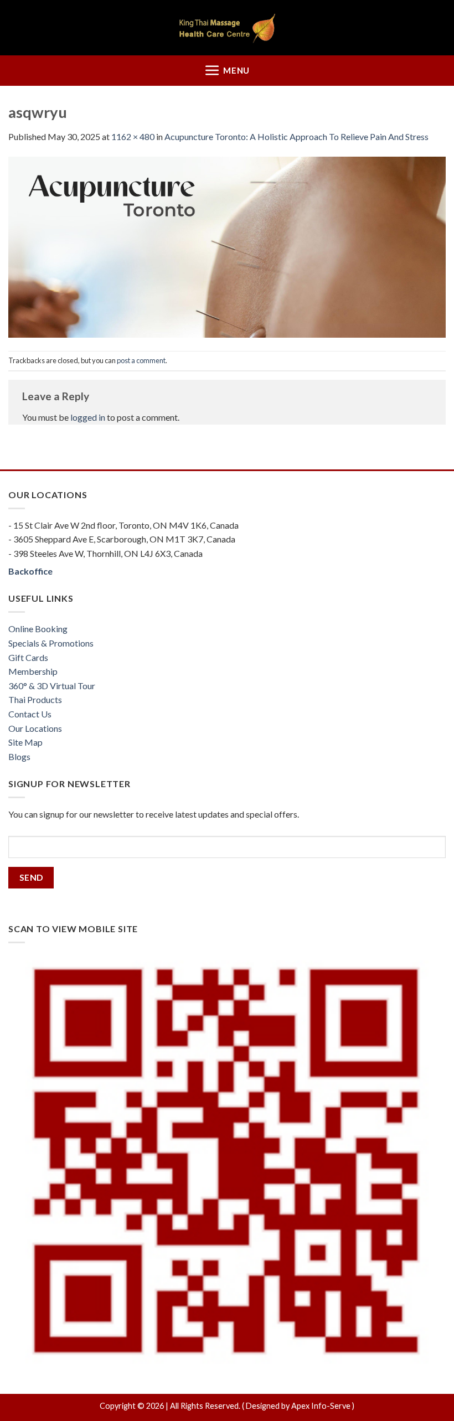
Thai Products (35, 699)
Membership (33, 671)
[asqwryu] (227, 245)
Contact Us (29, 714)
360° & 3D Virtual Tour (51, 685)
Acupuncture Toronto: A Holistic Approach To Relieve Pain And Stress (296, 136)
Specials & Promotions (51, 643)
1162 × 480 (132, 136)
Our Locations (35, 728)
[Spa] (227, 28)
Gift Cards (28, 657)
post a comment (141, 360)
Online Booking (38, 628)
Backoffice (30, 571)
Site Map (25, 742)
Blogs (19, 756)
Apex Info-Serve (320, 1405)
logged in (87, 417)
